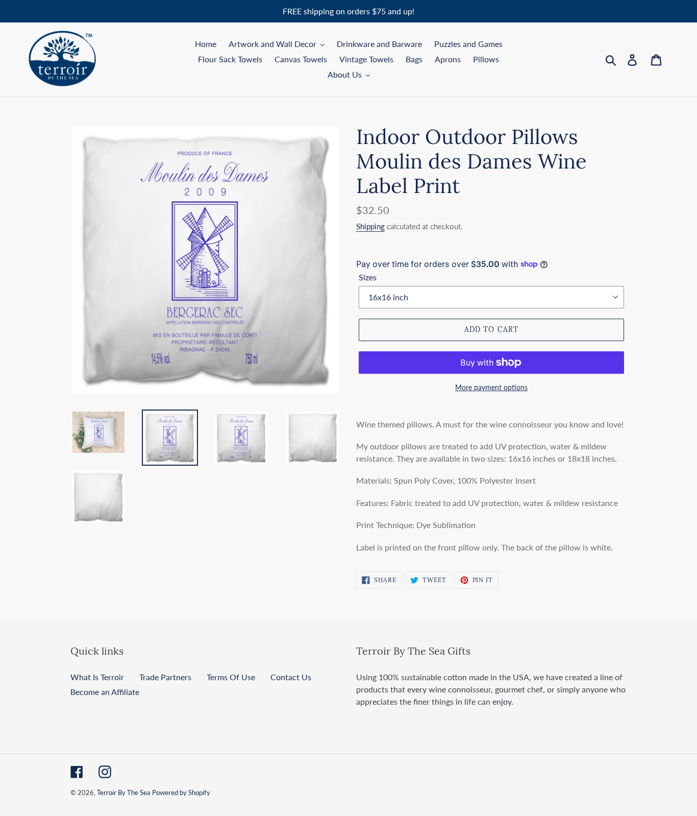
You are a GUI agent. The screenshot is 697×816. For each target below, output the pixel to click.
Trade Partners (165, 677)
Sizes (368, 277)
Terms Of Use (231, 677)
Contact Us (290, 677)
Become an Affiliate (104, 692)
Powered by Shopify (181, 792)
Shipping (370, 226)
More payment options (491, 387)
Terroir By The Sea (123, 792)
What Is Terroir (97, 677)
